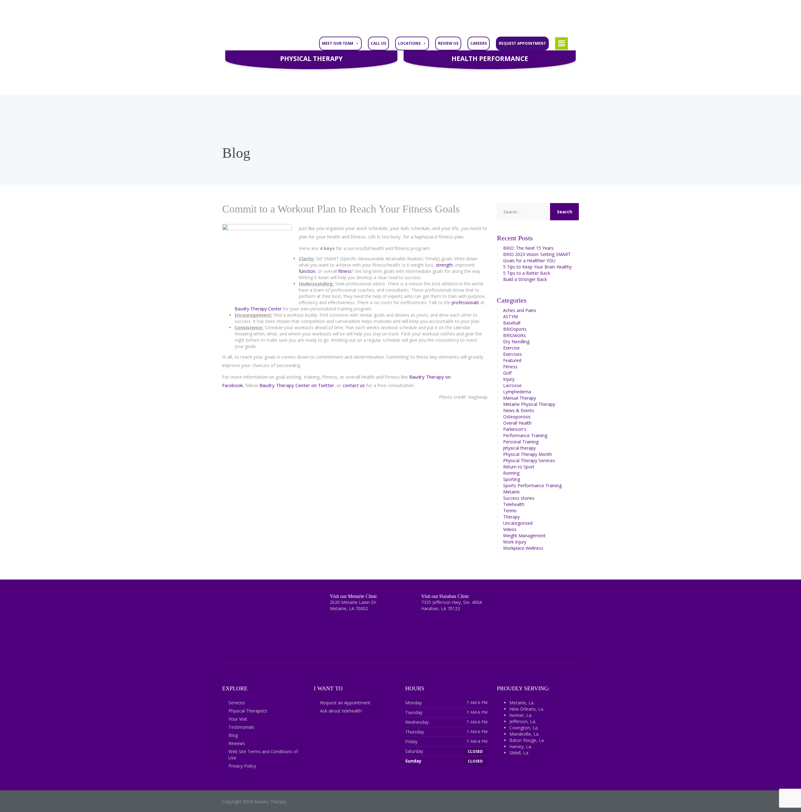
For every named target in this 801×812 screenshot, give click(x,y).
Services (236, 703)
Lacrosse (512, 385)
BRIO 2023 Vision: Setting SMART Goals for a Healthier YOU (537, 257)
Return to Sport (518, 467)
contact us (354, 385)
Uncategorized (518, 523)
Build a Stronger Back (525, 279)
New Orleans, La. (526, 709)
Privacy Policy (242, 766)
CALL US (378, 43)
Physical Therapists (247, 711)
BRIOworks (514, 335)
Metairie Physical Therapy (529, 404)
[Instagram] (262, 602)
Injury (508, 379)
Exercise (511, 348)
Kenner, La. (520, 715)
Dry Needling (516, 342)
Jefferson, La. (522, 721)
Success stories (518, 498)
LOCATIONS (409, 43)
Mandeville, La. (524, 734)
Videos (510, 529)
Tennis (510, 510)
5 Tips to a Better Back (526, 273)
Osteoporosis (517, 417)
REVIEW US (448, 43)
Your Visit (237, 719)
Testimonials (241, 727)
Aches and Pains (519, 310)
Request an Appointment (345, 703)
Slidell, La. (519, 753)
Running (511, 473)
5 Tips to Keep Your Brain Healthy (537, 267)
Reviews (236, 743)
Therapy (511, 517)
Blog (233, 735)
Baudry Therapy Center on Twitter (296, 385)
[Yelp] (285, 602)
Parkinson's (514, 429)
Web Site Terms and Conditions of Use (263, 754)
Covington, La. (523, 728)
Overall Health (517, 423)
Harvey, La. (520, 746)
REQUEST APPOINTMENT (522, 43)
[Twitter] (239, 602)
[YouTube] (274, 602)
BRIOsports (515, 329)
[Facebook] (227, 602)
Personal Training (520, 442)
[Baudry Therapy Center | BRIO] (269, 17)
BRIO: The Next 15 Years (528, 248)
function (307, 271)
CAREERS (478, 43)
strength (444, 265)
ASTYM (510, 316)
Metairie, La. (521, 703)
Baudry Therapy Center (259, 309)
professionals (465, 302)
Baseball (511, 323)
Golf (507, 373)
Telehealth (513, 504)
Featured (512, 360)
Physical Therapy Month (527, 454)
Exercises (512, 354)
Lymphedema (517, 392)
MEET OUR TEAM (337, 43)
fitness (345, 271)
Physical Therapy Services (529, 460)
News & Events (518, 410)
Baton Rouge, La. (527, 740)
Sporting (511, 479)
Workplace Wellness (523, 548)
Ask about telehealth (341, 711)
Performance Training (525, 435)
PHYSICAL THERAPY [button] (311, 58)
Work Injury (514, 542)
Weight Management (524, 536)
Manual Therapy (519, 398)
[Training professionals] (371, 284)
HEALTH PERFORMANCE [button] (490, 58)
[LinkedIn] (251, 602)
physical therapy (519, 448)
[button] (561, 43)
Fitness (510, 367)
